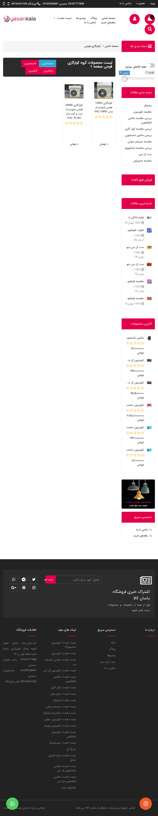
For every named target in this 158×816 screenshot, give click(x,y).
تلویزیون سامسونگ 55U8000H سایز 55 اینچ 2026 (134, 450)
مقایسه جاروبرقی (142, 161)
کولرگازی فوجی (92, 46)
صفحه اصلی (108, 18)
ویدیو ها (80, 18)
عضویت (140, 3)
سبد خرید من (107, 662)
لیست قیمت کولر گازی (63, 687)
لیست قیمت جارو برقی (63, 694)
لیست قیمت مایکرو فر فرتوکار (59, 713)
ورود (152, 3)
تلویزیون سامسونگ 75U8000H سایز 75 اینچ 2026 (134, 427)
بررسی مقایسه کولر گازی (138, 129)
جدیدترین (47, 63)
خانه (113, 643)
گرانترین (32, 71)
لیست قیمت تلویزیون (63, 653)
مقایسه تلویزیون (142, 112)
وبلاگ (93, 18)
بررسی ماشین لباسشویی (138, 135)
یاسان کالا (91, 808)
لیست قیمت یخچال (64, 700)
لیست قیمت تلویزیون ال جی (59, 670)
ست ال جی (145, 154)
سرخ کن (71, 749)
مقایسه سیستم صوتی (140, 141)
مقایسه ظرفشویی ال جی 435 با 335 (134, 281)
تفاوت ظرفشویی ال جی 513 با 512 (134, 230)
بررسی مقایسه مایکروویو (138, 148)
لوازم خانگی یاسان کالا (134, 217)
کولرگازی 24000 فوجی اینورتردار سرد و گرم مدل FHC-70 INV (74, 111)
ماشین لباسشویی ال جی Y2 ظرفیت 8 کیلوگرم (134, 338)
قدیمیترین (30, 63)
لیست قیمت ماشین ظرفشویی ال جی (65, 779)
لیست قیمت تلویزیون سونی (60, 719)
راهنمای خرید (108, 22)
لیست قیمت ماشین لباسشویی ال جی (65, 768)
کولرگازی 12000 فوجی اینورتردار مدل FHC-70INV (103, 107)
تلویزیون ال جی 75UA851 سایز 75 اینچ (134, 360)
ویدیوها (111, 655)
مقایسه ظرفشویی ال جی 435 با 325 (134, 298)
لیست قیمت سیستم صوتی (60, 706)
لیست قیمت (63, 18)
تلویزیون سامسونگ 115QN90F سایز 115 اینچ (134, 405)
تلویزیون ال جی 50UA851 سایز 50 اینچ (134, 382)
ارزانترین (48, 71)
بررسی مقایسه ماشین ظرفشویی (140, 120)
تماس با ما (125, 3)
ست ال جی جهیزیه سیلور (134, 247)
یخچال (148, 105)
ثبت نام (49, 579)
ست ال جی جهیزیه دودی (134, 264)
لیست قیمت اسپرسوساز (62, 743)
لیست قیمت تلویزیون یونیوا (60, 726)
